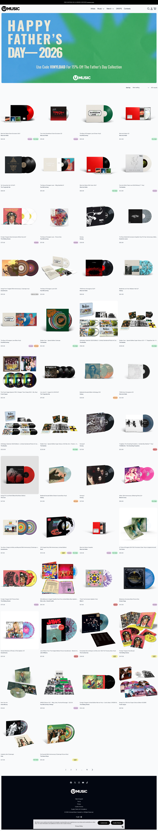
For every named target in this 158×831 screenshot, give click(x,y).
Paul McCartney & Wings (46, 704)
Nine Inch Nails (5, 135)
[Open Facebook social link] (71, 783)
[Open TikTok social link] (87, 783)
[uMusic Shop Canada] (10, 8)
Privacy (79, 804)
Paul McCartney (84, 135)
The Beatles (122, 187)
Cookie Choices (79, 806)
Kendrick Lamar (123, 239)
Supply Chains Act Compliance (79, 809)
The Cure (3, 497)
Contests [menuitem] (127, 9)
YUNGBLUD (122, 446)
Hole (2, 756)
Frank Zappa (4, 394)
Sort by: (128, 87)
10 (87, 770)
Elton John (43, 601)
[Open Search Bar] (148, 8)
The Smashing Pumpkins (133, 446)
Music (99, 9)
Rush (41, 549)
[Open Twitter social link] (75, 783)
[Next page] (92, 769)
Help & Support (79, 799)
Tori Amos (122, 549)
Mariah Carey (122, 497)
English (78, 817)
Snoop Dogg (122, 601)
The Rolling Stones (6, 239)
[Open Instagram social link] (79, 783)
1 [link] (65, 770)
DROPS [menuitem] (119, 9)
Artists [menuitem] (93, 9)
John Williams (44, 652)
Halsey (121, 290)
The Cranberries (84, 652)
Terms (79, 801)
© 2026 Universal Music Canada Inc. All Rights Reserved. (78, 812)
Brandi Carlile (50, 601)
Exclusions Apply (90, 2)
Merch (109, 9)
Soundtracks (4, 290)
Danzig (81, 239)
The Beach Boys (44, 756)
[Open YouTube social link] (83, 783)
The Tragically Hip (5, 187)
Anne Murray (4, 704)
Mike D (81, 601)
